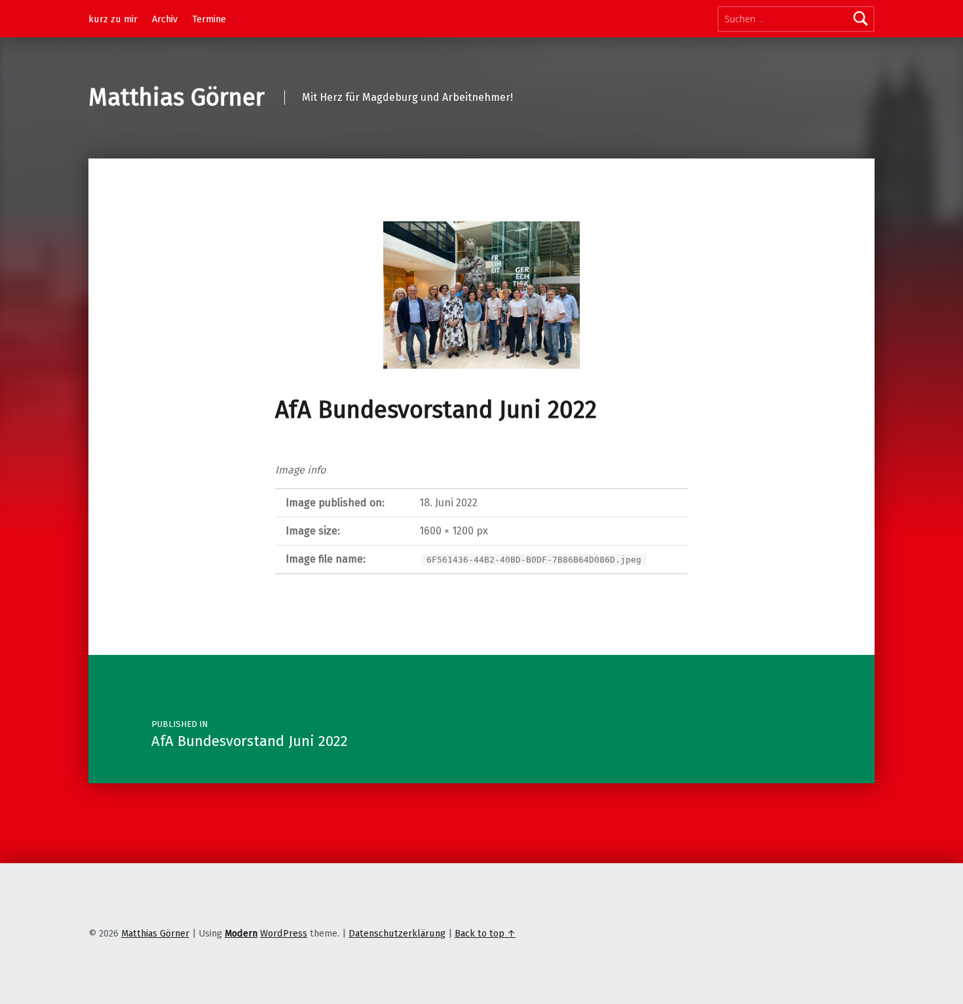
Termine (209, 19)
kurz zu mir (113, 19)
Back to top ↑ (485, 933)
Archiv (165, 19)
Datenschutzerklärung (397, 933)
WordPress (283, 933)
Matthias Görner (176, 97)
